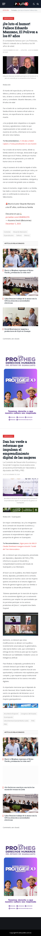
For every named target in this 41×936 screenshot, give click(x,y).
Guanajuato (8, 717)
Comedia (7, 232)
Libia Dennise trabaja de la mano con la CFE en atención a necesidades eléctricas (20, 301)
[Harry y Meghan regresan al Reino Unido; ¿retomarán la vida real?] (20, 258)
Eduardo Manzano (20, 232)
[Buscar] (37, 3)
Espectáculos (9, 235)
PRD (5, 724)
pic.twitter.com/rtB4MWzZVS (17, 217)
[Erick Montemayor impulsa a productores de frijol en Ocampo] (20, 316)
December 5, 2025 (13, 223)
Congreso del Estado (28, 714)
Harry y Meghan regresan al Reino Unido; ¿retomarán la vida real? (18, 271)
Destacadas (8, 18)
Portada (14, 10)
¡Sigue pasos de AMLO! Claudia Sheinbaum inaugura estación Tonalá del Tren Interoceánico (20, 546)
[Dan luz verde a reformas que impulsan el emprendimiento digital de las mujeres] (20, 487)
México (26, 235)
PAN (32, 721)
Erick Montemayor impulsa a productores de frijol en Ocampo (17, 330)
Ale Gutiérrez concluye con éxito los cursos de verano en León (19, 788)
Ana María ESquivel (11, 714)
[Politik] (20, 4)
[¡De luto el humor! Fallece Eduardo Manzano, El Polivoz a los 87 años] (20, 65)
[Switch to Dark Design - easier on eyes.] (33, 4)
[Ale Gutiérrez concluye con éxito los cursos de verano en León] (20, 775)
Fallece (19, 235)
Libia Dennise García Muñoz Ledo (16, 721)
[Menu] (3, 3)
